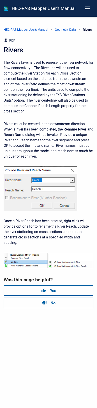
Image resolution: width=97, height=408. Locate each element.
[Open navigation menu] (87, 8)
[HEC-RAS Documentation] (6, 8)
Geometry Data (65, 29)
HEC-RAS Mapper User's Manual (44, 8)
